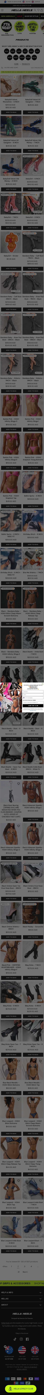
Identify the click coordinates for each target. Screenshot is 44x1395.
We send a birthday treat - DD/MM (29, 700)
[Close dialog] (43, 684)
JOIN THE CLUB (33, 705)
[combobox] (25, 697)
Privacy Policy (32, 710)
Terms (35, 710)
